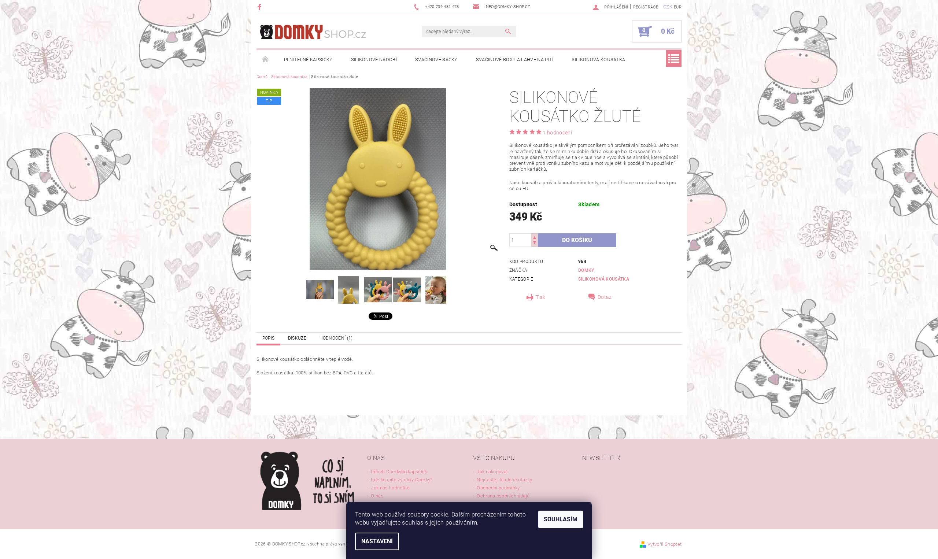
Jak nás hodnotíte (390, 487)
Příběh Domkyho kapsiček (399, 471)
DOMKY (586, 270)
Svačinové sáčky (436, 59)
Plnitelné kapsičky (308, 59)
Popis (268, 338)
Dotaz (605, 297)
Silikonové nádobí (374, 59)
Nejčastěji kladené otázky (504, 479)
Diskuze (297, 338)
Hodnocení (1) (336, 338)
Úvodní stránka (265, 59)
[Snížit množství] (534, 243)
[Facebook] (260, 7)
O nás (377, 496)
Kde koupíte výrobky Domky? (401, 479)
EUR (678, 7)
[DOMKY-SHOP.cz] (328, 35)
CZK (667, 7)
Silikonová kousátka (598, 59)
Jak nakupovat (492, 471)
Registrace (645, 7)
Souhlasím (560, 519)
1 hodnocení (557, 133)
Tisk (540, 297)
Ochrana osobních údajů (503, 496)
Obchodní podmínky (498, 487)
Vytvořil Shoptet (664, 544)
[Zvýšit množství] (534, 236)
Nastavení (377, 541)
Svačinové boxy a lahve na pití (515, 59)
